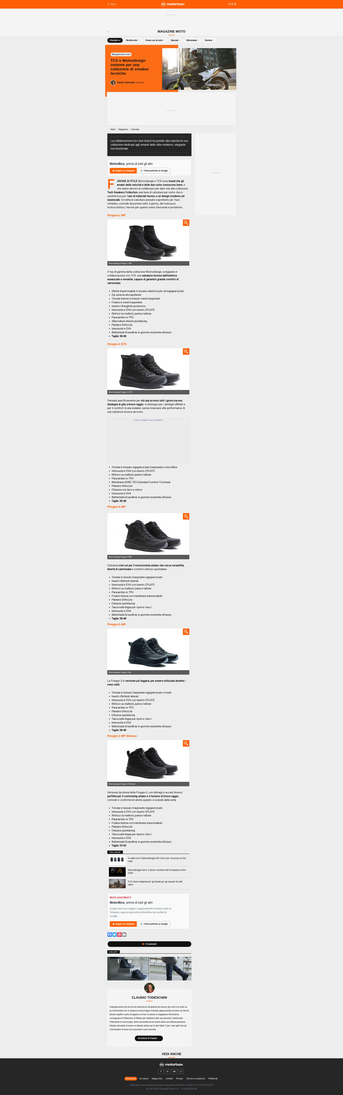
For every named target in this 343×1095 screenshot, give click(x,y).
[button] (161, 1071)
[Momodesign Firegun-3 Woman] (148, 763)
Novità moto (131, 40)
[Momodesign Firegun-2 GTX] (148, 371)
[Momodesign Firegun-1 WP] (148, 243)
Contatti (169, 1078)
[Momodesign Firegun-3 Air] (148, 652)
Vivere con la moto (154, 40)
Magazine (123, 129)
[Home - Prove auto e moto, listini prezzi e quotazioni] (173, 4)
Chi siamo (143, 1078)
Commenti (151, 944)
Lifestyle (113, 40)
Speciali (174, 40)
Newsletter (131, 1078)
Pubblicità (213, 1078)
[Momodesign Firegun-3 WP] (148, 536)
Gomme (208, 40)
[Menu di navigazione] (111, 4)
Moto (113, 129)
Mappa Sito (157, 1078)
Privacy (179, 1078)
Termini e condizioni (195, 1078)
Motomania (191, 40)
